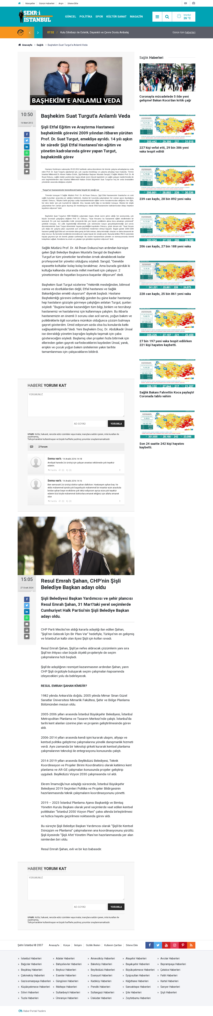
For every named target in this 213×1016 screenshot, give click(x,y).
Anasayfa (54, 945)
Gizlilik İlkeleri (93, 945)
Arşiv (61, 3)
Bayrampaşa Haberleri (173, 964)
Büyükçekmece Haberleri (140, 969)
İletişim (78, 945)
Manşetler (30, 3)
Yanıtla (53, 470)
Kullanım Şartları (113, 945)
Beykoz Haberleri (66, 969)
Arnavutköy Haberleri (103, 958)
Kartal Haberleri (169, 981)
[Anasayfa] (19, 3)
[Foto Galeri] (193, 3)
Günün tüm (184, 32)
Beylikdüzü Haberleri (103, 969)
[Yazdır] (26, 165)
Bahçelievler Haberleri (69, 964)
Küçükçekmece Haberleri (35, 986)
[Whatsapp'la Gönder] (26, 153)
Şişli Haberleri (168, 992)
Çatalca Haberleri (170, 969)
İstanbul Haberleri (31, 958)
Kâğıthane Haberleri (137, 981)
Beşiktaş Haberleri (31, 969)
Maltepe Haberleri (66, 986)
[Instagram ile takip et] (174, 945)
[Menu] (157, 17)
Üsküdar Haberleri (101, 998)
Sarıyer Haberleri (170, 986)
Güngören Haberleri (67, 981)
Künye (66, 945)
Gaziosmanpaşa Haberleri (36, 981)
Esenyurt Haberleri (101, 975)
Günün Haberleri (46, 3)
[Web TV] (185, 3)
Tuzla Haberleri (29, 998)
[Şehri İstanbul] (35, 16)
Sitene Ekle (73, 3)
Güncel (70, 16)
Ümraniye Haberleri (67, 998)
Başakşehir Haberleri (138, 964)
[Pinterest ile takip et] (183, 945)
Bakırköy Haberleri (101, 964)
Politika (86, 16)
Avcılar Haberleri (170, 958)
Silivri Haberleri (30, 992)
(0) (62, 470)
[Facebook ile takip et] (149, 945)
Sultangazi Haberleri (102, 992)
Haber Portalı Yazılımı (34, 1011)
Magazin (136, 16)
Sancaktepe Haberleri (138, 986)
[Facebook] (26, 134)
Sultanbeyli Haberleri (68, 992)
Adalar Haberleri (65, 958)
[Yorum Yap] (26, 171)
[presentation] (29, 32)
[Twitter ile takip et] (158, 945)
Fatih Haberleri (168, 975)
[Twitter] (26, 140)
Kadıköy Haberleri (101, 981)
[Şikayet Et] (119, 470)
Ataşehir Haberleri (136, 958)
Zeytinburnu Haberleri (138, 998)
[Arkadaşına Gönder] (26, 159)
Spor (99, 16)
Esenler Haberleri (66, 975)
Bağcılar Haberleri (31, 964)
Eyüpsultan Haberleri (138, 975)
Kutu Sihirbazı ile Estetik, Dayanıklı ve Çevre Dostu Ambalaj (94, 32)
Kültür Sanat (116, 16)
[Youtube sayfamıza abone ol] (166, 945)
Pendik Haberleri (100, 986)
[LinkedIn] (26, 147)
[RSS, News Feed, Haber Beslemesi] (191, 945)
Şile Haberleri (133, 992)
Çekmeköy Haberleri (33, 975)
